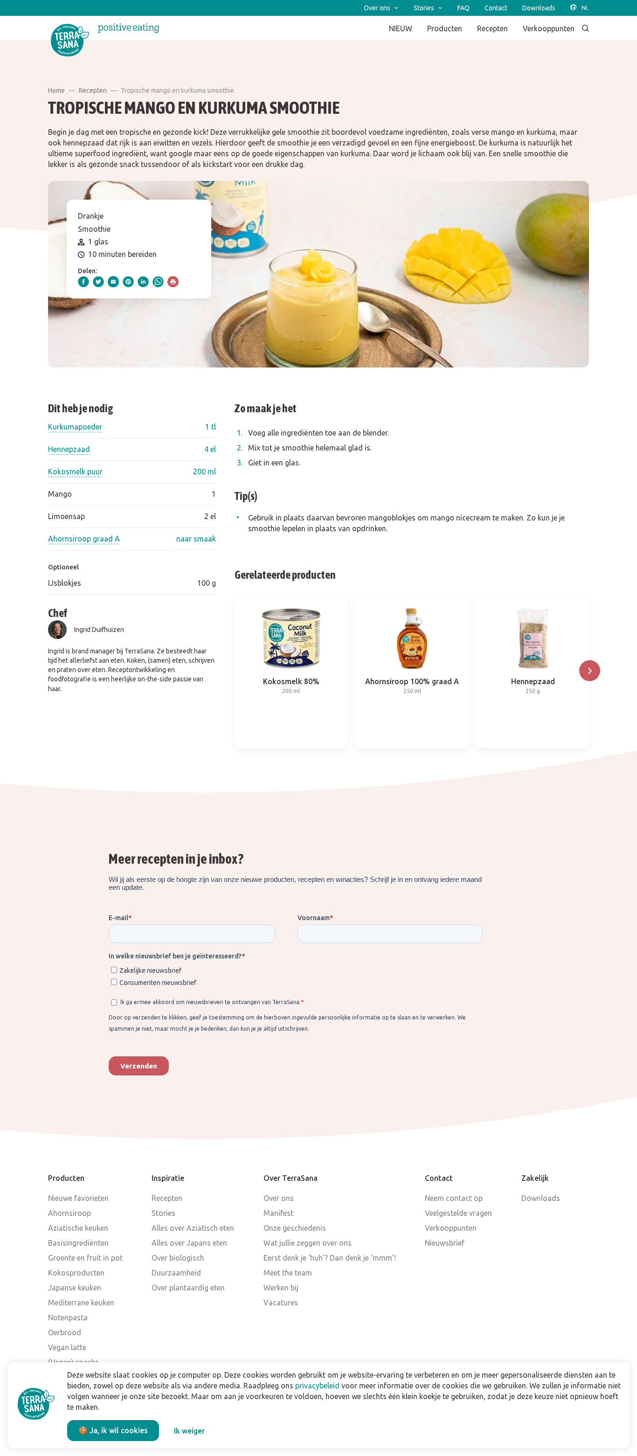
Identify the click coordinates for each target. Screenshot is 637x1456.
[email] (113, 281)
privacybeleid (317, 1385)
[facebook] (83, 281)
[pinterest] (128, 281)
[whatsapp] (158, 281)
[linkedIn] (143, 281)
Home (56, 90)
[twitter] (98, 281)
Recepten (93, 90)
